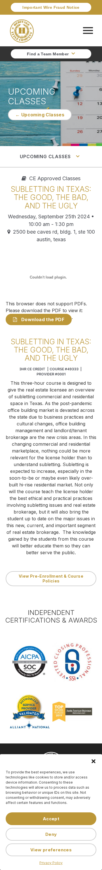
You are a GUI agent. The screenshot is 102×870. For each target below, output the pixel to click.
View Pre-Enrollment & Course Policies (51, 579)
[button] (93, 761)
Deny (51, 834)
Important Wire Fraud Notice (50, 7)
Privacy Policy (51, 863)
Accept (51, 818)
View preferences (51, 849)
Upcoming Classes (46, 156)
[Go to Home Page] (22, 30)
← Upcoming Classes (39, 115)
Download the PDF (42, 319)
